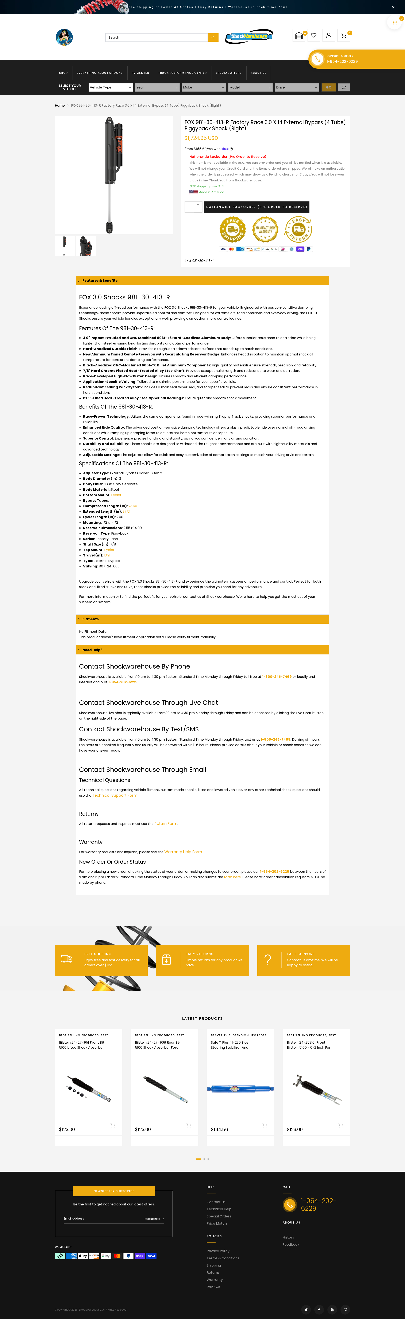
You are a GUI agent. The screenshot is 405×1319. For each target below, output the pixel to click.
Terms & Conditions (223, 1258)
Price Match (217, 1223)
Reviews (213, 1286)
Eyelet (116, 495)
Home (60, 105)
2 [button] (204, 1159)
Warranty (215, 1279)
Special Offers (229, 73)
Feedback (291, 1244)
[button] (299, 35)
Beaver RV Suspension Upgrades (239, 1035)
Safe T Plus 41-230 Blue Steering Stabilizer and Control (229, 1047)
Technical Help (219, 1209)
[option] (114, 175)
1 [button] (198, 1159)
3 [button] (208, 1159)
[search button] (213, 37)
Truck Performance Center (182, 73)
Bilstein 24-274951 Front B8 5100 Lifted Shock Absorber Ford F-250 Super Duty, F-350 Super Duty (81, 1050)
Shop (63, 73)
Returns (213, 1272)
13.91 (107, 555)
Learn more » (125, 965)
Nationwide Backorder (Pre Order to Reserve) (256, 207)
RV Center (140, 73)
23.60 (132, 506)
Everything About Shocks (100, 73)
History (288, 1237)
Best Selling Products (79, 1035)
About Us (258, 73)
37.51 (126, 511)
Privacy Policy (218, 1251)
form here (232, 877)
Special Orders (219, 1216)
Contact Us (216, 1202)
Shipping (214, 1265)
